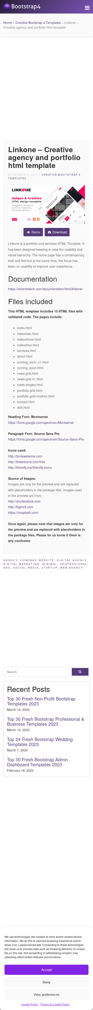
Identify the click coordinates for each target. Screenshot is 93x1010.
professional (73, 564)
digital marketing (21, 564)
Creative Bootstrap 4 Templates (38, 22)
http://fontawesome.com (25, 456)
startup (49, 567)
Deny (47, 982)
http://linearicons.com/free (26, 461)
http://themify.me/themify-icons (30, 467)
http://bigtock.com (20, 507)
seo (7, 567)
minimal (49, 564)
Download (59, 232)
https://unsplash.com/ (23, 512)
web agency (71, 567)
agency (10, 560)
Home (7, 22)
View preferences (46, 994)
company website (37, 560)
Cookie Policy (29, 1004)
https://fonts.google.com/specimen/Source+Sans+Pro (46, 439)
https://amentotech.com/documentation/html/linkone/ (45, 289)
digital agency (72, 560)
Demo (35, 232)
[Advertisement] (46, 87)
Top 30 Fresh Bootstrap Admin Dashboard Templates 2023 (37, 762)
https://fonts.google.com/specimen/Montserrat (41, 422)
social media (26, 567)
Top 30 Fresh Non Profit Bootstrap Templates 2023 (41, 701)
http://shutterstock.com (24, 501)
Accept (46, 970)
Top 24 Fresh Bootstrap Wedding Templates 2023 (40, 741)
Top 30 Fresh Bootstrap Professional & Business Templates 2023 (45, 721)
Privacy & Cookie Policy (55, 1004)
